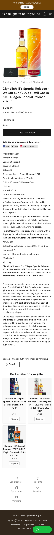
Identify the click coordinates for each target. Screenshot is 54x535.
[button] (27, 7)
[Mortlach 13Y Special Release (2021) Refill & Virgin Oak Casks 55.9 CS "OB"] (14, 434)
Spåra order (16, 491)
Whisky (26, 82)
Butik (17, 82)
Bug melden (28, 525)
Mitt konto (37, 481)
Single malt (38, 82)
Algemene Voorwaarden (36, 520)
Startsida (7, 82)
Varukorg (16, 500)
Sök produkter (16, 481)
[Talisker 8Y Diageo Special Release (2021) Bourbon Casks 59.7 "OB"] (14, 386)
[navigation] (14, 520)
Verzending (15, 525)
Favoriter (37, 491)
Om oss (40, 525)
